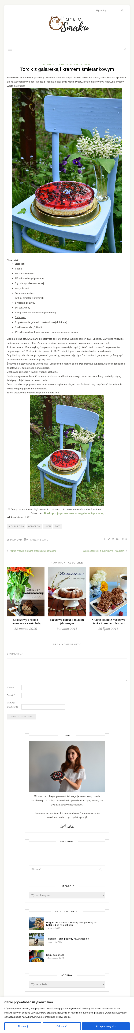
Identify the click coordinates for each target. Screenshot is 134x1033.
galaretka (34, 526)
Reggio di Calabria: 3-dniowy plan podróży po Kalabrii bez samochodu (71, 923)
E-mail (11, 695)
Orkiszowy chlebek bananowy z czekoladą (25, 621)
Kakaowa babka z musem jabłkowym (67, 621)
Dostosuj (23, 1026)
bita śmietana (16, 526)
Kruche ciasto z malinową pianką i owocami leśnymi (108, 621)
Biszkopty (48, 64)
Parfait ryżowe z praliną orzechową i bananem (32, 551)
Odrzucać (62, 1026)
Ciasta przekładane (79, 64)
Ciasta (61, 64)
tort (58, 526)
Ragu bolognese (55, 954)
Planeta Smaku (38, 540)
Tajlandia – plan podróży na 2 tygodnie (67, 938)
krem (48, 526)
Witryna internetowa (12, 704)
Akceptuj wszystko (106, 1026)
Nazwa (11, 687)
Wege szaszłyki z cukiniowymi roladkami (104, 551)
